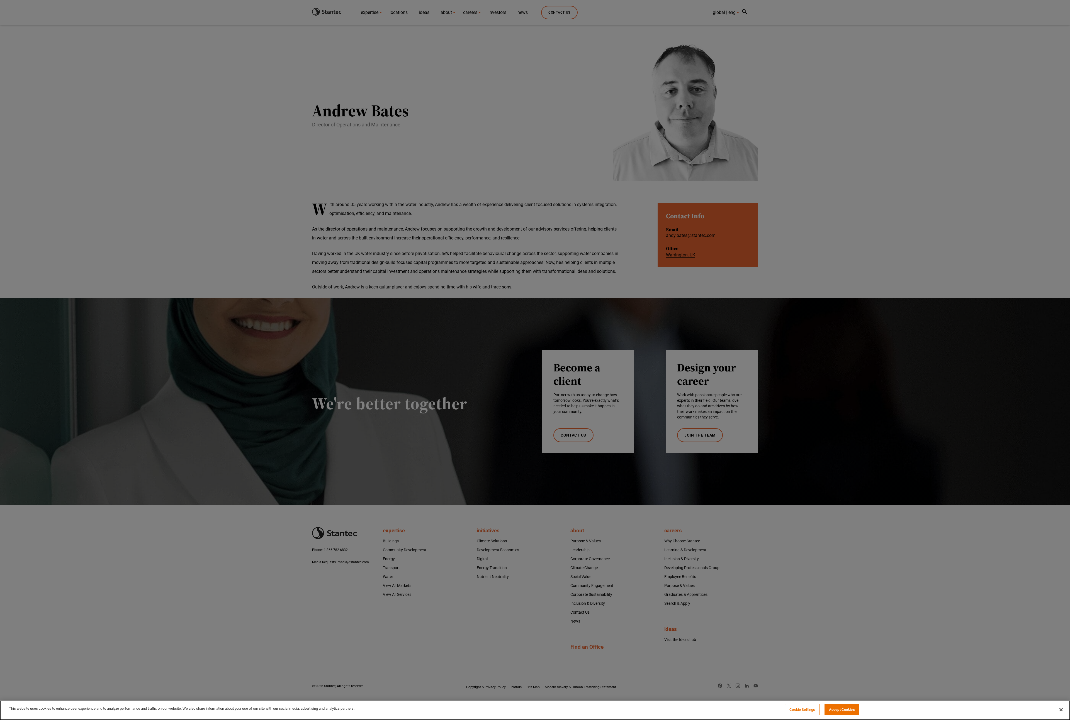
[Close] (1061, 710)
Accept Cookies (842, 709)
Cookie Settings (802, 709)
